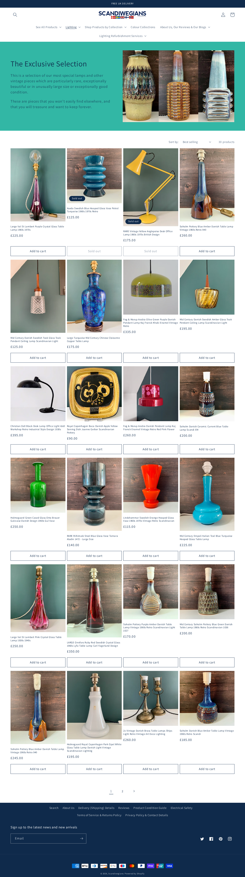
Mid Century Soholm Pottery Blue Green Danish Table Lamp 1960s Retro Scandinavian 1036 (206, 626)
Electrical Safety (182, 808)
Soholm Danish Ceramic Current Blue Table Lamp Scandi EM (204, 428)
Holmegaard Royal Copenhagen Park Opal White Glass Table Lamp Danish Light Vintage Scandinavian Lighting (94, 747)
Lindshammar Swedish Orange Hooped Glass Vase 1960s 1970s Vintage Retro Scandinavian (148, 519)
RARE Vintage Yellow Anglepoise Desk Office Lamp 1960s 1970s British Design (147, 233)
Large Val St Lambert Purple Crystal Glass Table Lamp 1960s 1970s (37, 228)
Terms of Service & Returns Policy (99, 815)
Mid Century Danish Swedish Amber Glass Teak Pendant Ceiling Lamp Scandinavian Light (206, 321)
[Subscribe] (81, 839)
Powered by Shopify (135, 873)
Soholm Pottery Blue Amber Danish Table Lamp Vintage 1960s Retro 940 (206, 228)
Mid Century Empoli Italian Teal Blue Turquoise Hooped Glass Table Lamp (206, 537)
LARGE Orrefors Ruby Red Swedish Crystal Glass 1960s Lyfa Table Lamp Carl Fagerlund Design (93, 644)
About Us (68, 808)
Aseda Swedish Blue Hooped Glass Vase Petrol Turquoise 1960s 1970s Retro (93, 210)
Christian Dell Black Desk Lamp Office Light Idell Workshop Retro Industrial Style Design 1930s (38, 428)
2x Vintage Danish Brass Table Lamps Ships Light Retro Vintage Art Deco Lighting (147, 732)
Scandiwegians (116, 873)
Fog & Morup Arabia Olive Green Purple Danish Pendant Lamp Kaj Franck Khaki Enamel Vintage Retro (150, 323)
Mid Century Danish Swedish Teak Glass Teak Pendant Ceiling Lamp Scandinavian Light (36, 339)
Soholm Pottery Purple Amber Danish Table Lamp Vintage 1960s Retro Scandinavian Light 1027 (149, 627)
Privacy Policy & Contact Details (146, 815)
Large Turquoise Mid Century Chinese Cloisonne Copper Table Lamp (93, 339)
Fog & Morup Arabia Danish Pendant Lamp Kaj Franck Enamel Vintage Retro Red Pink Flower (149, 428)
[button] (15, 14)
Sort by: (174, 142)
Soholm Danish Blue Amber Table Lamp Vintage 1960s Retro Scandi (207, 732)
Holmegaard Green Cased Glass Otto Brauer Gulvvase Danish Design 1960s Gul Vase (35, 519)
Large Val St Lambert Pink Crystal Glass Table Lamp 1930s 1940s (36, 639)
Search (54, 808)
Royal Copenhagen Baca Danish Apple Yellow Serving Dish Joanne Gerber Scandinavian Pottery (92, 429)
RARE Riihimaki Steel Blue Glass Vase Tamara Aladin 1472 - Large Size (92, 537)
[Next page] (133, 791)
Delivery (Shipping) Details (96, 808)
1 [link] (111, 791)
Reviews (123, 808)
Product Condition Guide (150, 808)
